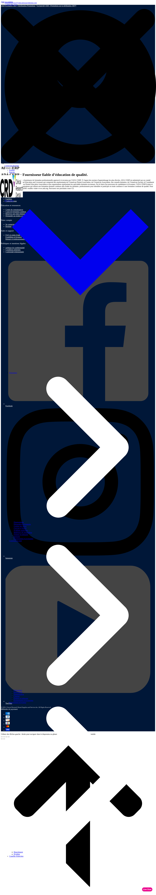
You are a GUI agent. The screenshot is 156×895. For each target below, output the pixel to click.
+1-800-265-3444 (11, 5)
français (8, 168)
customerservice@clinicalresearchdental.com (21, 3)
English (12, 170)
